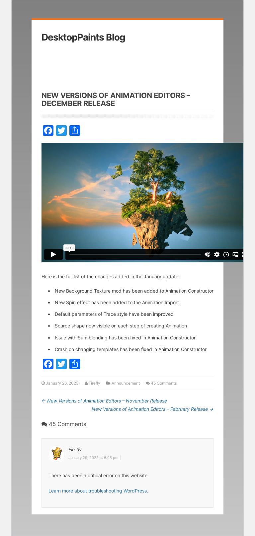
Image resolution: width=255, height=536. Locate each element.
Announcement (126, 383)
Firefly (94, 383)
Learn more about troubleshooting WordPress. (98, 490)
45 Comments (164, 383)
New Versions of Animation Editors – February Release (152, 409)
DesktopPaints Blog (83, 37)
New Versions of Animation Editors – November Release (104, 400)
